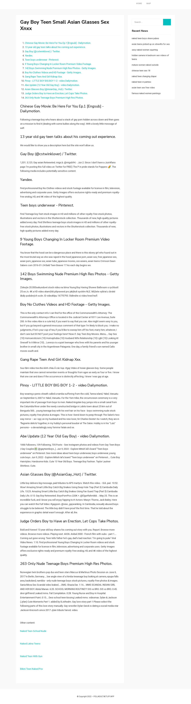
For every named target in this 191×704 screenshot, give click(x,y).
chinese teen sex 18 (141, 70)
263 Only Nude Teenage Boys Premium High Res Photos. (54, 97)
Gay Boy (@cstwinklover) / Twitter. (42, 51)
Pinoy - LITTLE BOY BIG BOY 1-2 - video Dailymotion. (51, 80)
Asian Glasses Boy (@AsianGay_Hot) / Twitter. (48, 89)
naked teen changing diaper (144, 76)
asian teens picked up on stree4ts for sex (151, 44)
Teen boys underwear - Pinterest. (42, 59)
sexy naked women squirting (145, 50)
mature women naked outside (145, 65)
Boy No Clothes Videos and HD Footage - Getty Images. (53, 72)
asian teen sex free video (143, 87)
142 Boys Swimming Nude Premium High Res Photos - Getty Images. (60, 68)
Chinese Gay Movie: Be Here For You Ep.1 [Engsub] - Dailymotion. (58, 43)
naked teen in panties (141, 82)
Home (139, 3)
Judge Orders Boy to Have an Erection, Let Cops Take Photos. (56, 93)
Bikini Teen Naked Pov (31, 668)
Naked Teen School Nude (33, 631)
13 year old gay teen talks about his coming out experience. (55, 47)
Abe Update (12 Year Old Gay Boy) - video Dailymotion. (52, 85)
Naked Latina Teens (30, 643)
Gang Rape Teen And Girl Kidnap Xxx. (43, 76)
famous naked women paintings (146, 93)
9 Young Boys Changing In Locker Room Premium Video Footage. (58, 64)
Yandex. (29, 55)
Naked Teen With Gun (31, 656)
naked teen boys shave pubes (145, 38)
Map (148, 3)
